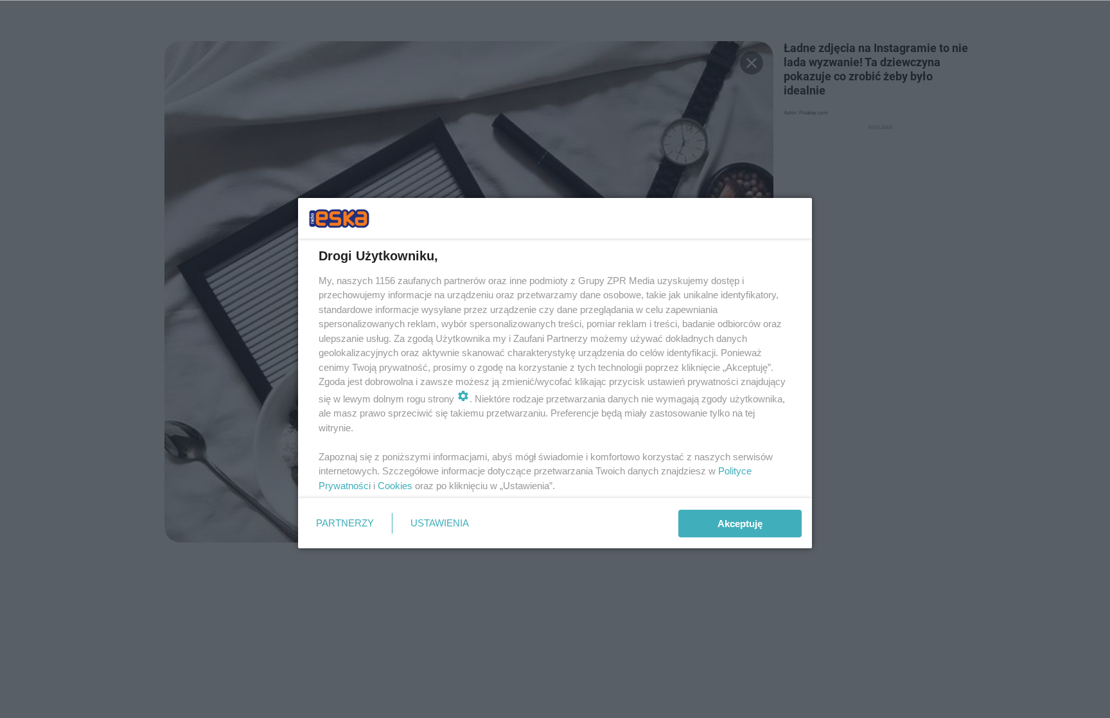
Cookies (395, 485)
